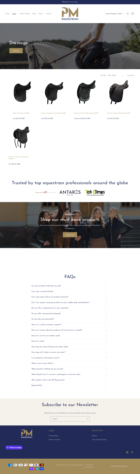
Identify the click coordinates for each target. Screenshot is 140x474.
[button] (15, 13)
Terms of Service (54, 440)
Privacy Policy (53, 436)
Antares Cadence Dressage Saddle (53, 113)
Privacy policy (89, 465)
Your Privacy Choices (99, 440)
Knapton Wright (78, 465)
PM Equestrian (64, 465)
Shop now (70, 235)
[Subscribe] (87, 419)
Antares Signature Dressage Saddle (19, 157)
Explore (16, 51)
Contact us (31, 51)
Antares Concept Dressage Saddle (86, 113)
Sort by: (103, 75)
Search (94, 436)
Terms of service (88, 467)
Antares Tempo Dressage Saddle (118, 113)
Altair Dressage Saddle (21, 113)
